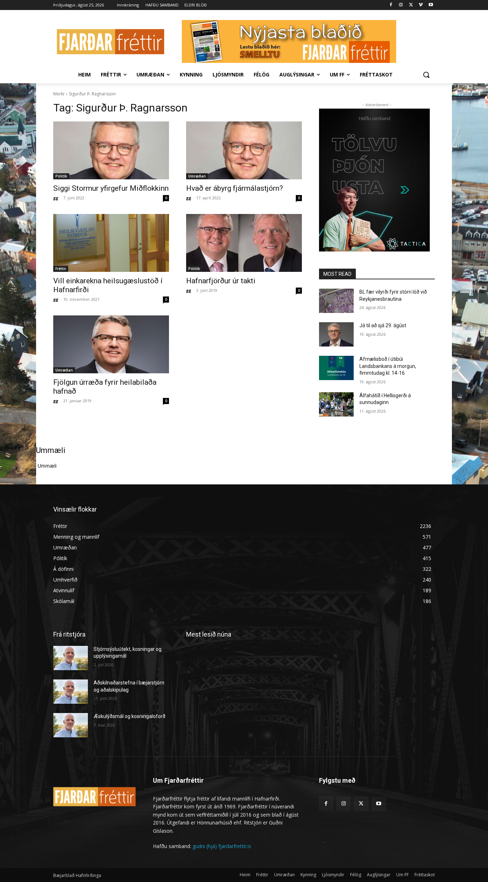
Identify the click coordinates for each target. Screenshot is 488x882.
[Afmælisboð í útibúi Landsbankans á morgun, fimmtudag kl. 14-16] (336, 368)
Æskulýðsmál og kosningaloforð (129, 716)
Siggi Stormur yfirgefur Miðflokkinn (111, 188)
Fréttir (60, 268)
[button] (426, 74)
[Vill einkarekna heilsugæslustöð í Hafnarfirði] (111, 243)
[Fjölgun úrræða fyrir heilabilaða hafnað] (111, 344)
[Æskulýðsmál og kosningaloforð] (70, 725)
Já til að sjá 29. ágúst (382, 325)
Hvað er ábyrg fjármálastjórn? (234, 188)
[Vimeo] (421, 5)
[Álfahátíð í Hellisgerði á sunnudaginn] (336, 404)
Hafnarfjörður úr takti (220, 280)
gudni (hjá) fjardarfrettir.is (222, 846)
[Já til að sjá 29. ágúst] (336, 334)
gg (55, 197)
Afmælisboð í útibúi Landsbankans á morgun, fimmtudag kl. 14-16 (387, 366)
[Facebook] (391, 5)
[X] (411, 5)
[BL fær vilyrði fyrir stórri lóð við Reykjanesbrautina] (336, 301)
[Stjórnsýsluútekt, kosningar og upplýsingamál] (70, 658)
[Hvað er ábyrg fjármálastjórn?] (244, 150)
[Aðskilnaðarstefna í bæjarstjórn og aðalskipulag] (70, 691)
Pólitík (61, 176)
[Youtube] (431, 5)
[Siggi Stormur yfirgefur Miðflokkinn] (111, 150)
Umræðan (197, 176)
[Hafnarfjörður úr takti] (244, 243)
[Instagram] (401, 5)
